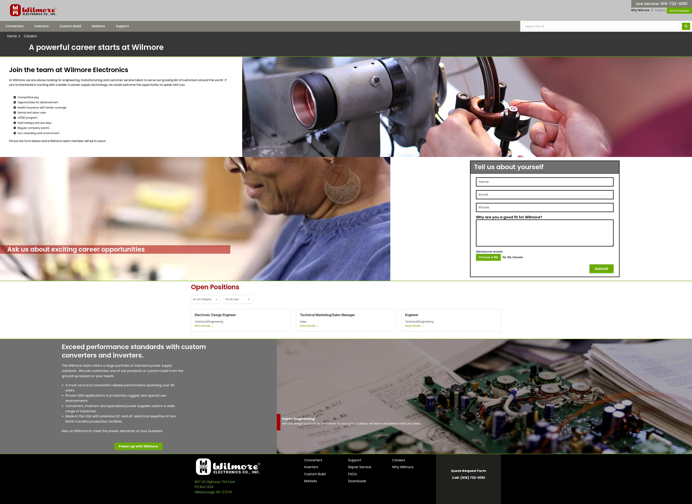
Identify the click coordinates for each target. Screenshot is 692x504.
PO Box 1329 (204, 487)
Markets (98, 26)
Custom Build (70, 26)
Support (122, 26)
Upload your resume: (489, 251)
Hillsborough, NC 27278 (213, 492)
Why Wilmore (640, 10)
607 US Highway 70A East (215, 481)
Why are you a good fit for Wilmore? (509, 217)
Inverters (41, 26)
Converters (14, 26)
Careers (660, 10)
